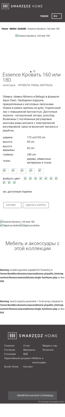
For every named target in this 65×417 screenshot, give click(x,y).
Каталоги (48, 349)
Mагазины (29, 349)
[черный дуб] (51, 178)
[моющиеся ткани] (23, 173)
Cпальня (9, 345)
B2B (25, 354)
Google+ (31, 379)
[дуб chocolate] (30, 178)
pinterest (25, 379)
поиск (44, 16)
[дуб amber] (25, 178)
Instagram (44, 379)
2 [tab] (34, 71)
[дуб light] (35, 178)
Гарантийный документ (18, 358)
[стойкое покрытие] (41, 173)
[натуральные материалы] (32, 173)
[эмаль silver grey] (9, 182)
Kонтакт (28, 366)
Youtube (37, 379)
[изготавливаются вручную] (5, 173)
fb (18, 379)
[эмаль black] (56, 178)
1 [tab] (31, 72)
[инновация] (14, 173)
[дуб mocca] (41, 178)
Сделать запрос (36, 205)
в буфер (11, 205)
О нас (26, 345)
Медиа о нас (49, 345)
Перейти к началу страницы (35, 395)
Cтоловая (10, 354)
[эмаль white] (14, 182)
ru (55, 16)
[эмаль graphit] (4, 182)
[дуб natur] (46, 178)
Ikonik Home (11, 366)
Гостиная (9, 349)
